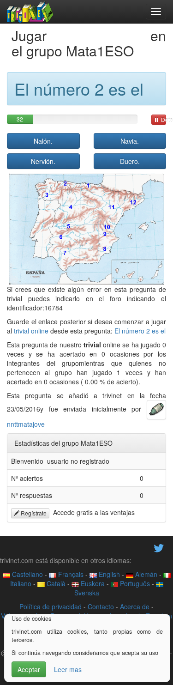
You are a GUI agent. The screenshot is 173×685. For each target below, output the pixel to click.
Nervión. (43, 161)
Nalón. (43, 140)
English (108, 574)
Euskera (92, 583)
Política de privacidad (50, 606)
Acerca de (134, 606)
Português (134, 583)
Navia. (129, 140)
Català (55, 583)
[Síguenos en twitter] (158, 547)
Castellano (26, 574)
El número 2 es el (140, 330)
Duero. (130, 161)
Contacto (101, 606)
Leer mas (68, 669)
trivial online (31, 330)
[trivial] (30, 11)
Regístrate (33, 513)
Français (70, 574)
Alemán (145, 574)
